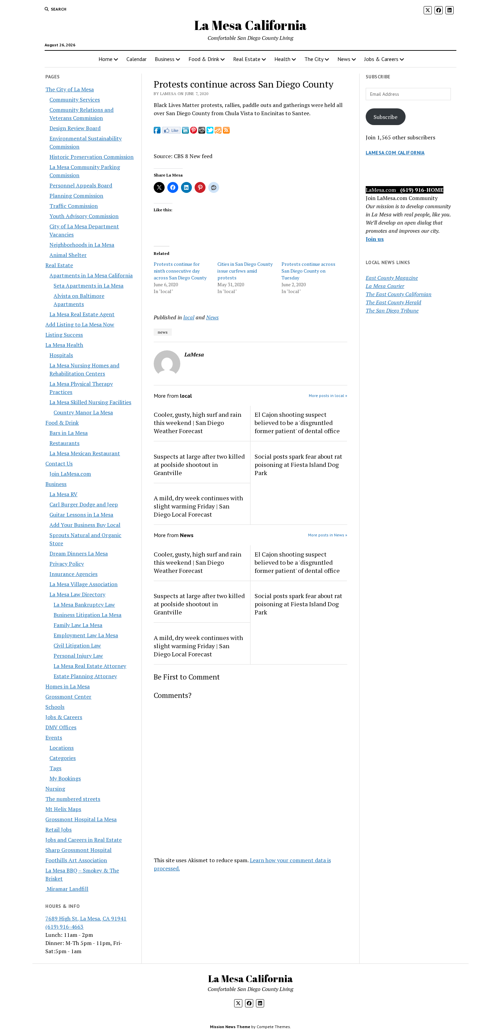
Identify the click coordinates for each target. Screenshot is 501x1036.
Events (53, 737)
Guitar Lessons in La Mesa (81, 514)
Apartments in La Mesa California (91, 275)
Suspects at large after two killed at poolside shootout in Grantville (199, 464)
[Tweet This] (210, 131)
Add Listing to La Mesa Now (79, 324)
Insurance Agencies (73, 574)
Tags (55, 768)
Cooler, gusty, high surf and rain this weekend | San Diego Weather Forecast (197, 422)
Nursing (55, 788)
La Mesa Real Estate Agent (82, 314)
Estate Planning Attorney (85, 676)
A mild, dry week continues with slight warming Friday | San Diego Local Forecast (198, 506)
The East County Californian (398, 294)
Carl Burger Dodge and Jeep (83, 504)
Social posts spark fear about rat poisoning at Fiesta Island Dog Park (298, 464)
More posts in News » (327, 534)
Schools (54, 707)
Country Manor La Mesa (83, 412)
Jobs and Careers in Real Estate (83, 839)
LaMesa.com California (395, 153)
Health (282, 59)
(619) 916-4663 (64, 926)
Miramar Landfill (66, 889)
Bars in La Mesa (68, 433)
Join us (375, 239)
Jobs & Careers (381, 59)
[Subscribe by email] (218, 131)
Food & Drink (203, 59)
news (163, 332)
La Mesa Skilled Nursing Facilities (90, 402)
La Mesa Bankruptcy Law (84, 604)
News (343, 59)
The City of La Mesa (69, 89)
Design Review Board (75, 128)
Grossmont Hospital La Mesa (81, 819)
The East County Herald (393, 302)
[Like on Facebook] (171, 131)
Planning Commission (76, 195)
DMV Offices (60, 727)
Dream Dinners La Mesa (78, 553)
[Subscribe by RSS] (226, 131)
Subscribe (385, 117)
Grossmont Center (68, 696)
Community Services (74, 99)
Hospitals (61, 355)
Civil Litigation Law (77, 645)
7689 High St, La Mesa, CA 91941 (85, 918)
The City (313, 59)
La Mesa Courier (385, 286)
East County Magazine (392, 277)
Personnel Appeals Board (80, 185)
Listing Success (64, 334)
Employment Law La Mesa (86, 635)
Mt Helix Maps (63, 809)
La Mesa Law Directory (77, 594)
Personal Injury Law (78, 655)
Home (105, 59)
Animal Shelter (68, 255)
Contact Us (59, 463)
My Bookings (65, 778)
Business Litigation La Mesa (87, 615)
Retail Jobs (58, 829)
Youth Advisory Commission (84, 216)
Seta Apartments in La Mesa (88, 285)
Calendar (136, 59)
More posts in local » (328, 395)
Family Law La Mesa (78, 625)
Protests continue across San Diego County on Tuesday (308, 271)
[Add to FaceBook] (157, 131)
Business (164, 59)
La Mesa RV (63, 494)
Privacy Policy (66, 563)
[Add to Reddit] (201, 131)
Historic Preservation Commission (91, 157)
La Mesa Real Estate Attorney (90, 666)
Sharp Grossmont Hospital (78, 850)
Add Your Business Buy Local (84, 525)
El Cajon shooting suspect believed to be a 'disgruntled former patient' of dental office (297, 422)
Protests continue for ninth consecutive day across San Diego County (180, 271)
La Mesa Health (64, 345)
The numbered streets (72, 799)
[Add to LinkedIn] (185, 131)
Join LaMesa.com (70, 473)
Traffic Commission (73, 206)
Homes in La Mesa (67, 686)
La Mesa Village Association (83, 584)
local (188, 317)
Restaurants (64, 443)
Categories (62, 758)
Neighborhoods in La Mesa (81, 244)
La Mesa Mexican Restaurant (84, 453)
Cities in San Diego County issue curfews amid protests (245, 271)
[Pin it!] (193, 131)
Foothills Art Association (76, 860)
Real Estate (246, 59)
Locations (61, 747)
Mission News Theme (230, 1026)
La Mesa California (250, 25)
